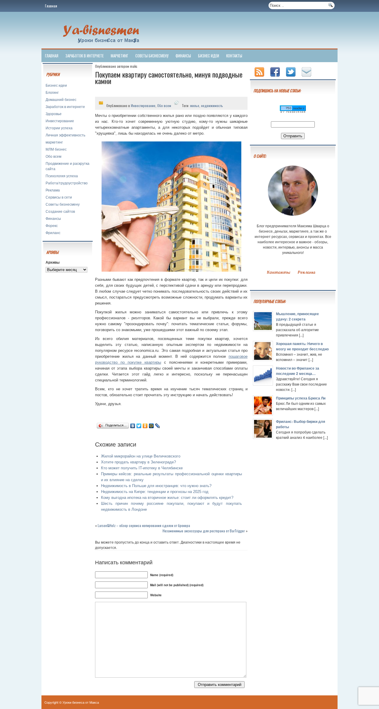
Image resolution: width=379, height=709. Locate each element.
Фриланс (53, 232)
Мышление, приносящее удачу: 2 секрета (297, 316)
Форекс (52, 225)
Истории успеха (59, 127)
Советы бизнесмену (151, 56)
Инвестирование (60, 120)
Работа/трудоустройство (67, 182)
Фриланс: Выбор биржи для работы (300, 424)
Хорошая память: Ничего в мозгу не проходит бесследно (302, 346)
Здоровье (54, 113)
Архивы (53, 262)
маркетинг (119, 56)
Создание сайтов (60, 211)
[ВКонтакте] (133, 426)
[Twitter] (139, 426)
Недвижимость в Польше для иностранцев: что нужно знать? (156, 486)
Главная (51, 5)
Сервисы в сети (59, 196)
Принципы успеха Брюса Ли (300, 398)
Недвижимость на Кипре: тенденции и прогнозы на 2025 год (154, 491)
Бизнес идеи (208, 56)
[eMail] (307, 77)
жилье (194, 105)
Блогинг (52, 92)
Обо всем (53, 156)
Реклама (53, 189)
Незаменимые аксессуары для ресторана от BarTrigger (204, 530)
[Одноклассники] (145, 426)
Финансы (183, 56)
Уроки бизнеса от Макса (80, 702)
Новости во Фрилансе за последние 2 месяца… (297, 370)
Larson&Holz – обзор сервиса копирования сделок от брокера (144, 525)
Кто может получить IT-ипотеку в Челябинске (142, 468)
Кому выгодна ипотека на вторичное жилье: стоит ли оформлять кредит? (167, 497)
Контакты (234, 56)
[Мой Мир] (151, 426)
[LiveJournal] (158, 426)
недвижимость (212, 105)
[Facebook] (275, 77)
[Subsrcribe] (260, 77)
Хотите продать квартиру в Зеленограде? (138, 462)
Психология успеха (62, 175)
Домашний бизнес (61, 99)
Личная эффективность (65, 134)
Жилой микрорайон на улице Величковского (140, 456)
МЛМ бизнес (56, 149)
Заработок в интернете (84, 56)
